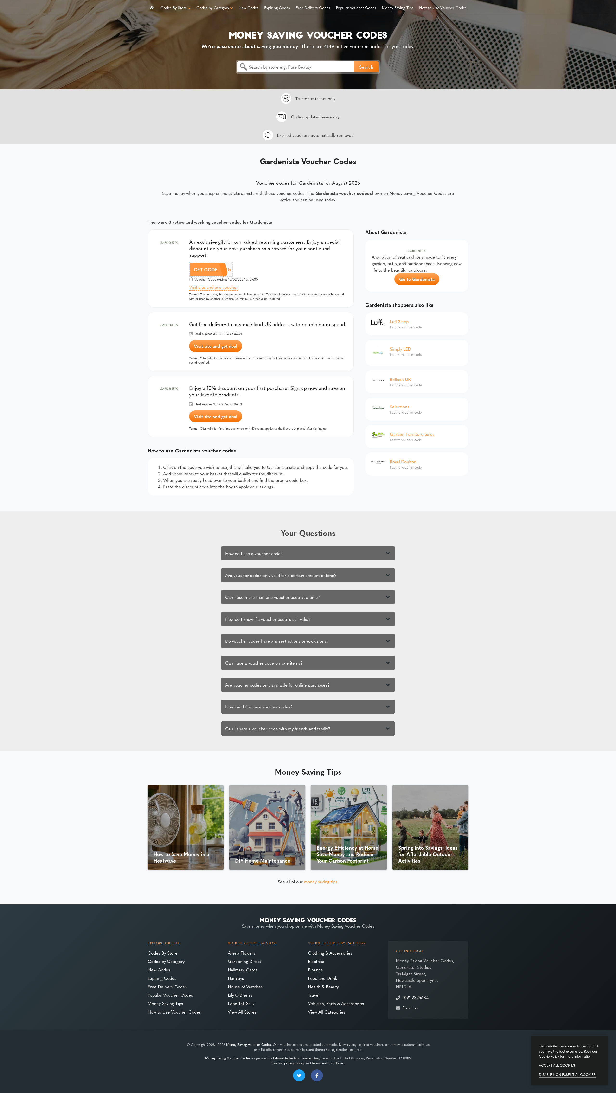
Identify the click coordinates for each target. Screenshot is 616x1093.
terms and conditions (327, 1062)
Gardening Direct (244, 961)
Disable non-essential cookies (567, 1074)
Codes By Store (173, 7)
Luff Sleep (399, 321)
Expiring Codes (277, 7)
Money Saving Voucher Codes (248, 1044)
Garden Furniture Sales (412, 434)
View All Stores (242, 1012)
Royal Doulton (403, 461)
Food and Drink (322, 978)
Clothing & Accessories (330, 953)
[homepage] (151, 7)
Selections (399, 407)
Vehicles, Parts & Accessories (336, 1003)
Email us (410, 1008)
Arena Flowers (241, 953)
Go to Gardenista (417, 279)
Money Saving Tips (397, 7)
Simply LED (400, 349)
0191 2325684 (415, 997)
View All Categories (326, 1012)
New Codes (248, 7)
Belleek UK (400, 379)
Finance (315, 970)
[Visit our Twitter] (299, 1075)
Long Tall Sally (241, 1003)
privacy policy (294, 1062)
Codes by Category (212, 7)
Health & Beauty (323, 986)
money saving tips (320, 881)
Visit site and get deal (215, 346)
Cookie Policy (549, 1056)
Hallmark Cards (242, 970)
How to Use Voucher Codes (443, 7)
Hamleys (236, 978)
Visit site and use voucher (213, 287)
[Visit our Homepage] (308, 34)
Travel (313, 995)
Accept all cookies (557, 1065)
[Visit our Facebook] (317, 1075)
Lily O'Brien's (240, 995)
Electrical (316, 961)
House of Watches (245, 986)
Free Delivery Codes (313, 7)
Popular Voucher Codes (356, 7)
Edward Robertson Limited (292, 1057)
